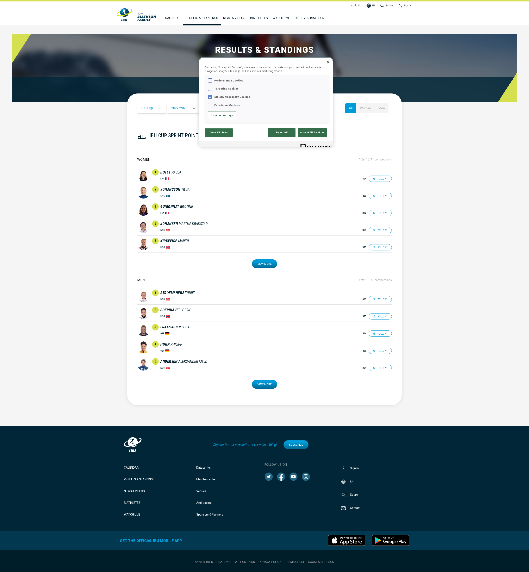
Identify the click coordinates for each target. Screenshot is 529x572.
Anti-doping (204, 502)
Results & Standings (139, 479)
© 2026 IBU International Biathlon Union (225, 562)
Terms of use (295, 562)
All (351, 108)
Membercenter (206, 479)
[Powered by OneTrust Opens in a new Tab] (315, 144)
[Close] (328, 62)
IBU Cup (147, 108)
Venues (201, 491)
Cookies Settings (321, 562)
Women (365, 108)
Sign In (354, 468)
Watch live (281, 18)
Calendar (131, 467)
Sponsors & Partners (209, 514)
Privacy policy (270, 562)
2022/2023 (179, 108)
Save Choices (219, 132)
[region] (266, 102)
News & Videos (134, 491)
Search (354, 494)
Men (381, 108)
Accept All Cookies (312, 132)
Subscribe (296, 444)
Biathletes (132, 502)
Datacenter (203, 467)
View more (264, 263)
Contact (355, 508)
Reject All (281, 132)
